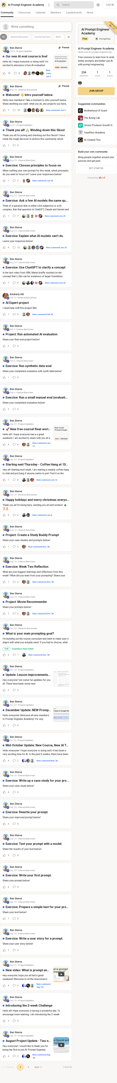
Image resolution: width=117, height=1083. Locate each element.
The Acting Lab (92, 117)
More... (59, 37)
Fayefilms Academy (94, 132)
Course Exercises (42, 37)
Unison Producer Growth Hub (99, 125)
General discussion (19, 37)
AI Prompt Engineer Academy (96, 48)
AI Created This (92, 139)
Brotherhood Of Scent (95, 110)
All (3, 37)
